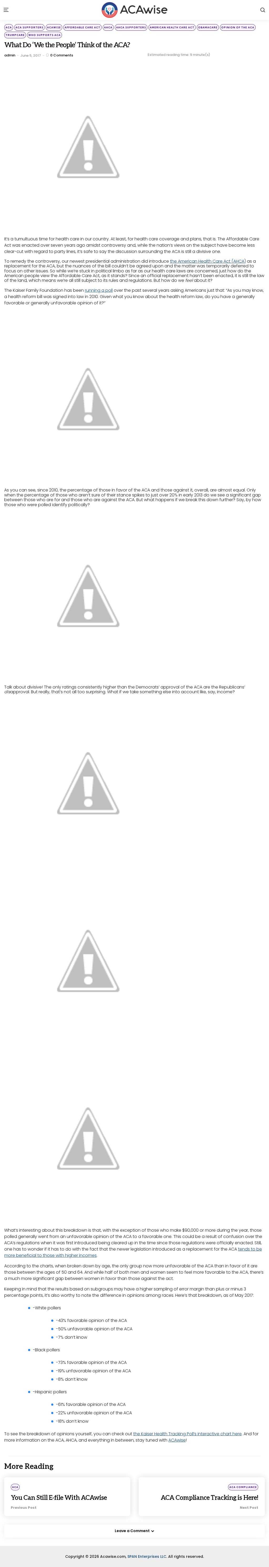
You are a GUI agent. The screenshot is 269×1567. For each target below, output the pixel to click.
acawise (54, 27)
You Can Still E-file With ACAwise (59, 1498)
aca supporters (29, 27)
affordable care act (82, 27)
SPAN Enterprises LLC (146, 1556)
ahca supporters (131, 27)
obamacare (208, 27)
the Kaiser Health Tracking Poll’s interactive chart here (187, 1434)
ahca (108, 27)
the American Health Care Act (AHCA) (208, 261)
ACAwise (177, 1440)
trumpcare (15, 35)
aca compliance (243, 1487)
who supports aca (44, 35)
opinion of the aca (237, 27)
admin (9, 55)
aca (9, 27)
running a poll (99, 290)
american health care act (172, 27)
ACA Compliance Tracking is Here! (209, 1498)
